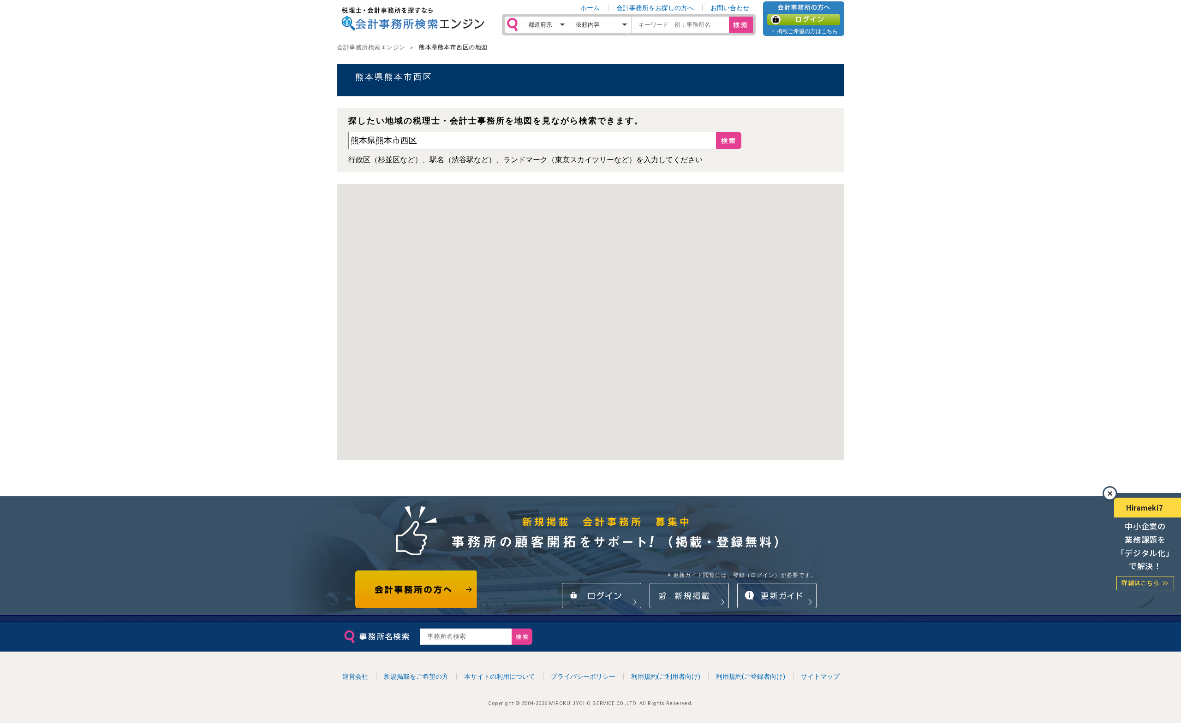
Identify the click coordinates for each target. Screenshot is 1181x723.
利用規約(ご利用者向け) (665, 676)
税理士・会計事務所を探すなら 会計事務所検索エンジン (412, 19)
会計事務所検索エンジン (371, 47)
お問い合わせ (729, 8)
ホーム (590, 8)
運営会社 (355, 676)
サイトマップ (820, 676)
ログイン (803, 19)
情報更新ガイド (777, 595)
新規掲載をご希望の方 (416, 676)
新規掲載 (689, 595)
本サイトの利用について (499, 676)
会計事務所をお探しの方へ (655, 8)
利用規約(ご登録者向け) (750, 676)
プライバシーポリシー (583, 676)
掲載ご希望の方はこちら (807, 31)
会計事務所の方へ (416, 589)
